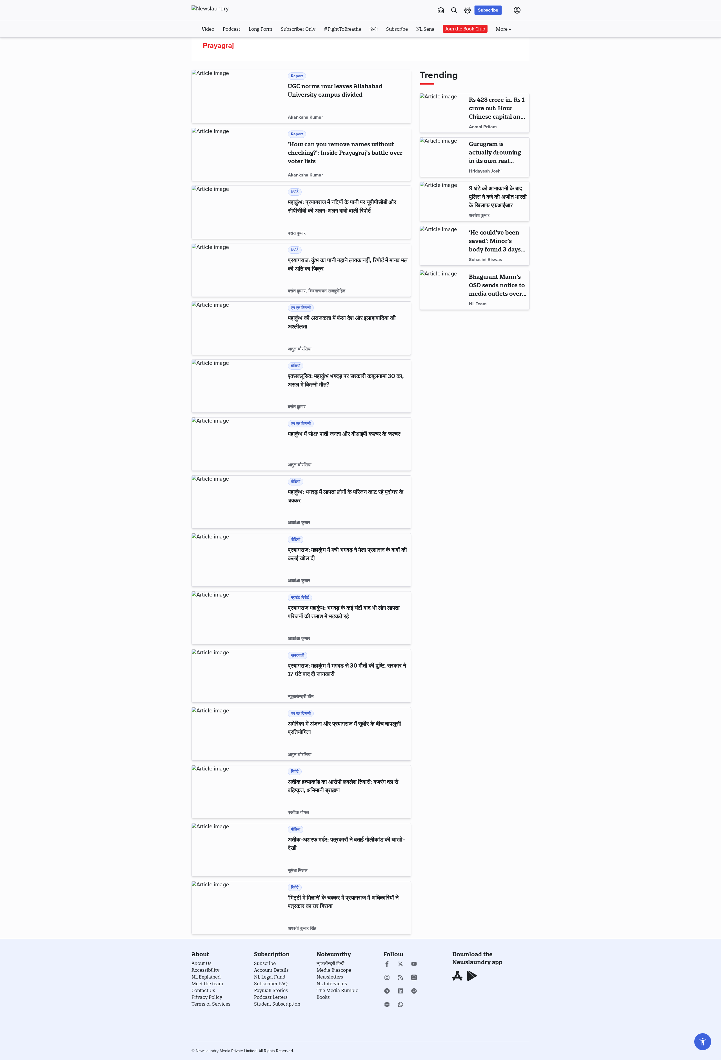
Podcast (231, 29)
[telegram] (387, 991)
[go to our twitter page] (400, 964)
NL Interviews (332, 983)
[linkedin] (400, 991)
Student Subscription (277, 1004)
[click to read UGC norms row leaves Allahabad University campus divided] (239, 96)
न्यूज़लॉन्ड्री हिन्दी (330, 963)
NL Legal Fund (269, 977)
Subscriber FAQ (271, 983)
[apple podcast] (414, 978)
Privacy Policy (207, 997)
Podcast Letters (271, 997)
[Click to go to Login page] (517, 10)
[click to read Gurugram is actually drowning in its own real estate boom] (443, 157)
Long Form (260, 29)
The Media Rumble (337, 990)
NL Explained (206, 977)
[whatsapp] (400, 1005)
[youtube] (414, 964)
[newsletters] (441, 10)
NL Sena (425, 29)
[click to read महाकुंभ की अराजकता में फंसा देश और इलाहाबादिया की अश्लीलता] (239, 328)
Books (323, 997)
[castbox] (387, 1005)
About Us (202, 963)
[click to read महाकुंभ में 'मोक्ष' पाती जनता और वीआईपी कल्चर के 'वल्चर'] (239, 444)
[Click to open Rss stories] (400, 978)
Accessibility (205, 970)
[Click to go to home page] (222, 8)
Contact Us (203, 990)
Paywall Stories (271, 990)
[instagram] (387, 978)
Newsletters (330, 977)
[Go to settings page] (702, 1041)
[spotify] (414, 991)
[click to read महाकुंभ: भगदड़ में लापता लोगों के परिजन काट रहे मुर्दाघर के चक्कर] (239, 502)
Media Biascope (334, 970)
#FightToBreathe (342, 29)
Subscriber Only (298, 29)
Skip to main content (219, 44)
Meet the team (207, 983)
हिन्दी (374, 29)
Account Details (271, 970)
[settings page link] (467, 10)
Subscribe (488, 10)
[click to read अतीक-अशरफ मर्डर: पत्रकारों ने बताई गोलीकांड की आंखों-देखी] (239, 849)
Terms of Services (211, 1004)
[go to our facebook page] (387, 964)
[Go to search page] (454, 10)
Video (208, 29)
